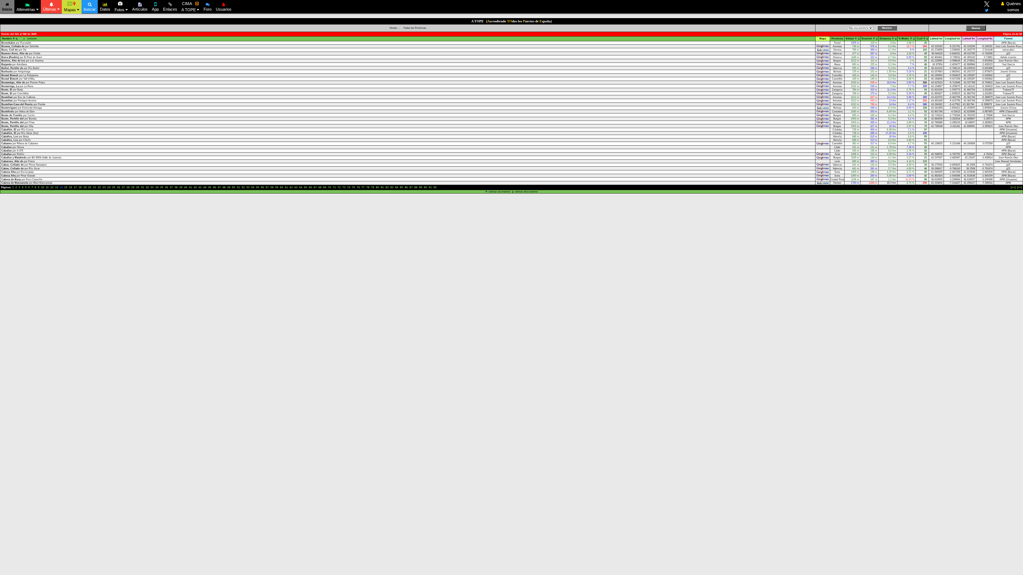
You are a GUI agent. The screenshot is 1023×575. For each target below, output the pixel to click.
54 (252, 187)
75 (353, 187)
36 (166, 187)
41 (190, 187)
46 (214, 187)
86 (406, 187)
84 (396, 187)
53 (248, 187)
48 (224, 187)
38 (176, 187)
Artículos (140, 9)
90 (425, 187)
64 (300, 187)
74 (348, 187)
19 (85, 187)
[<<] (1013, 187)
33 (152, 187)
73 (344, 187)
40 (185, 187)
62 (291, 187)
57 (267, 187)
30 (137, 187)
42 (195, 187)
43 (200, 187)
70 (329, 187)
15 (65, 187)
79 (372, 187)
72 (339, 187)
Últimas (50, 9)
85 (401, 187)
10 (42, 187)
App (155, 9)
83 (391, 187)
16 (70, 187)
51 (238, 187)
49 (228, 187)
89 (420, 187)
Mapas (70, 9)
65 (305, 187)
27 (123, 187)
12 (52, 187)
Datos (105, 9)
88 (415, 187)
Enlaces (170, 9)
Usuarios (224, 9)
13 (56, 187)
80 (377, 187)
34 (157, 187)
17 (75, 187)
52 (243, 187)
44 (204, 187)
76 (358, 187)
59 (276, 187)
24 (109, 187)
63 (296, 187)
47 (219, 187)
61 (286, 187)
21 (94, 187)
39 (180, 187)
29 (133, 187)
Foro (208, 9)
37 (171, 187)
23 (104, 187)
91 (430, 187)
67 (315, 187)
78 (368, 187)
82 (387, 187)
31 (142, 187)
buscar (90, 9)
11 (47, 187)
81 (382, 187)
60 (281, 187)
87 (411, 187)
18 (80, 187)
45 (209, 187)
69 (324, 187)
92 (435, 187)
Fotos (120, 9)
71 (334, 187)
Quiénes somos (1012, 6)
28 (128, 187)
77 (363, 187)
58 (272, 187)
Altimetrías (26, 9)
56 (262, 187)
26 (118, 187)
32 (147, 187)
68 (320, 187)
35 (161, 187)
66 (310, 187)
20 (89, 187)
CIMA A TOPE (189, 6)
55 (257, 187)
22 (99, 187)
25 (113, 187)
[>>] (1019, 187)
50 (233, 187)
